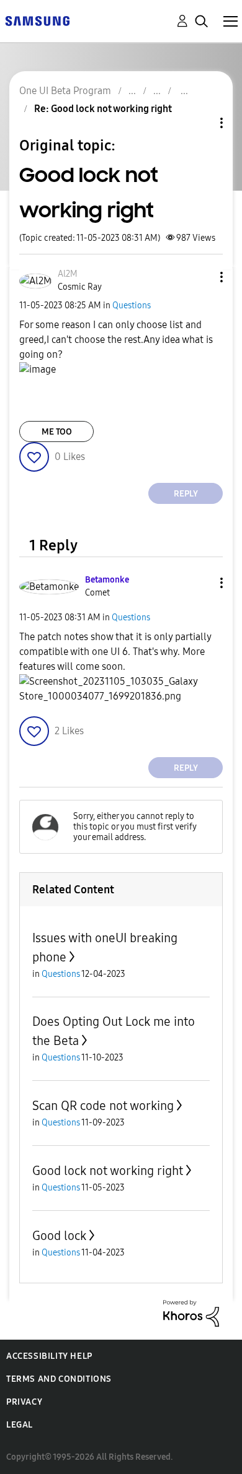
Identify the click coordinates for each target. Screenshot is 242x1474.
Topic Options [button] (200, 122)
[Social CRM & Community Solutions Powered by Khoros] (191, 1313)
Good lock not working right (107, 1170)
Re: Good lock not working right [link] (103, 109)
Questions (131, 305)
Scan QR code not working (103, 1105)
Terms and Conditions (59, 1379)
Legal (19, 1425)
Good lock (59, 1235)
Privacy (24, 1402)
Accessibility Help (49, 1356)
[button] (201, 277)
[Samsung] (37, 20)
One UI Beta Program (65, 91)
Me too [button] (57, 432)
